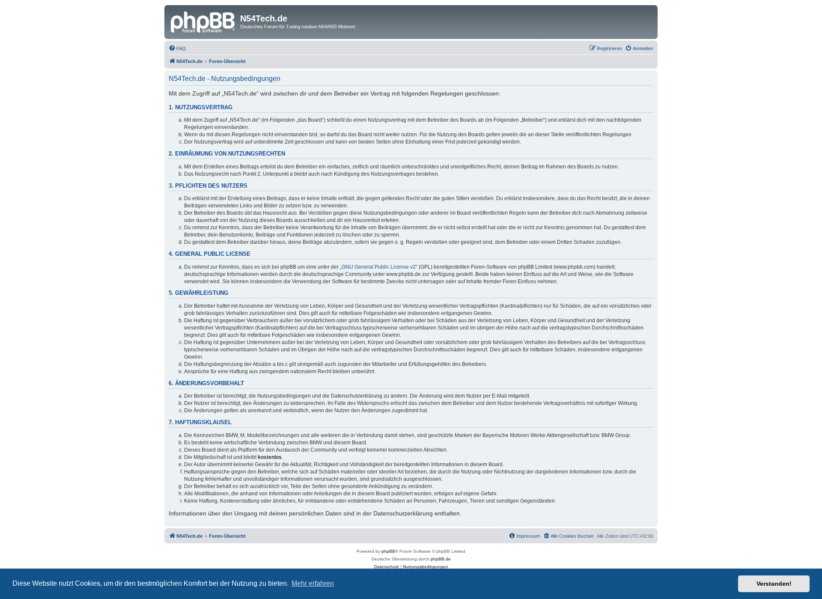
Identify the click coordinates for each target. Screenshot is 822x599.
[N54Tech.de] (203, 21)
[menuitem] (177, 48)
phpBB (388, 551)
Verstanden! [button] (774, 583)
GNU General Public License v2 (379, 267)
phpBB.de (441, 559)
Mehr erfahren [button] (313, 583)
